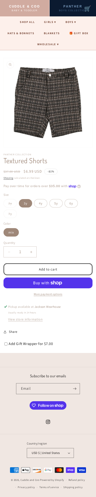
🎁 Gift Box (79, 33)
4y (40, 203)
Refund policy (77, 480)
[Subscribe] (74, 388)
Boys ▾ (70, 22)
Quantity (9, 243)
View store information (25, 319)
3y (25, 203)
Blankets (52, 33)
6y (71, 203)
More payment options (48, 294)
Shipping (8, 177)
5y (56, 203)
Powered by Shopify (52, 480)
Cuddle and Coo (30, 480)
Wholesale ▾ (48, 44)
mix (11, 232)
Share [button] (13, 332)
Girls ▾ (50, 22)
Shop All (27, 22)
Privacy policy (26, 487)
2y (12, 204)
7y (12, 214)
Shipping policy (73, 487)
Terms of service (49, 487)
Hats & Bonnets (20, 33)
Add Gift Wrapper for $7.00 (31, 343)
